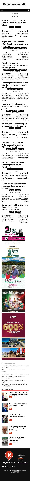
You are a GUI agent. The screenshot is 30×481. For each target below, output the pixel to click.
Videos (25, 470)
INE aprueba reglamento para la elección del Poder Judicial (14, 124)
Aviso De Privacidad (23, 462)
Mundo (13, 470)
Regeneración (21, 455)
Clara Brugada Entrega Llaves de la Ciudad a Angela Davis (14, 381)
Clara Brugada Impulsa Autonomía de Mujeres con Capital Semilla (14, 385)
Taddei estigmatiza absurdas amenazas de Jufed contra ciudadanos (14, 185)
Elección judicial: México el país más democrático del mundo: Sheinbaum (15, 84)
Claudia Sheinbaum (9, 48)
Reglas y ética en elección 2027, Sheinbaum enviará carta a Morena (15, 43)
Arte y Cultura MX (21, 470)
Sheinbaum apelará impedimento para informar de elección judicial (15, 65)
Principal (23, 48)
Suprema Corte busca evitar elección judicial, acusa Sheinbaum (14, 164)
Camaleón (16, 470)
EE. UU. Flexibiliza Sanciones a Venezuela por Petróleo (14, 370)
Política (17, 27)
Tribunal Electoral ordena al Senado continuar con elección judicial (15, 106)
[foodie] (13, 244)
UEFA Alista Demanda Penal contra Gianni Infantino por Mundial (13, 377)
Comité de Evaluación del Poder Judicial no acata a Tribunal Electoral (12, 144)
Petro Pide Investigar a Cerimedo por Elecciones (15, 374)
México (12, 27)
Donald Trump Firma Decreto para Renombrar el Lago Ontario (15, 366)
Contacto (20, 460)
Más (10, 397)
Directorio (20, 457)
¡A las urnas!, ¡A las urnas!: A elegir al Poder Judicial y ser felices (14, 22)
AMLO (10, 470)
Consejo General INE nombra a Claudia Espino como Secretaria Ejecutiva (15, 207)
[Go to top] (27, 475)
